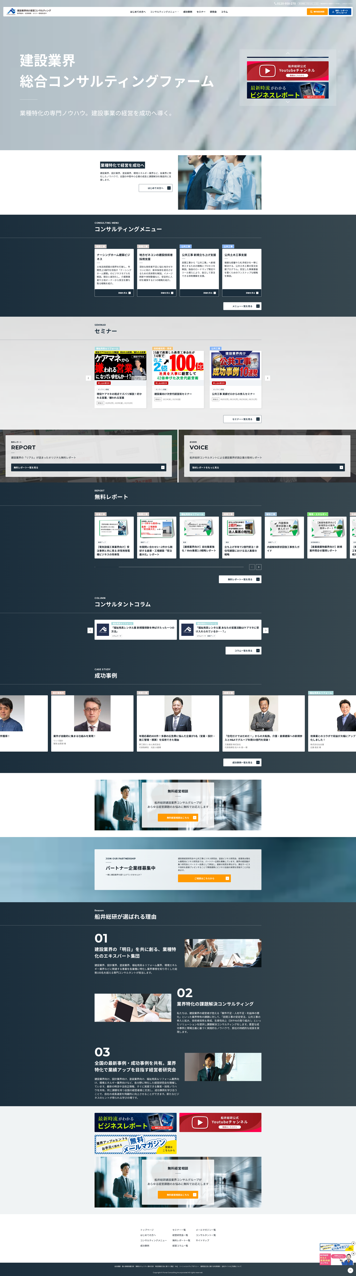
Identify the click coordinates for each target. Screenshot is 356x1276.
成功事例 (144, 1245)
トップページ (147, 1229)
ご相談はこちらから (204, 878)
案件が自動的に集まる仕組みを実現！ (74, 736)
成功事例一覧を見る (242, 762)
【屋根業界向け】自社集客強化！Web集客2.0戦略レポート (199, 548)
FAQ (176, 1266)
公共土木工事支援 (235, 255)
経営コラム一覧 (180, 1245)
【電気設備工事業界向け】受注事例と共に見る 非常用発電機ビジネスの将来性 (113, 550)
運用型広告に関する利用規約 (210, 1266)
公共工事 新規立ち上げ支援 (199, 255)
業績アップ (211, 636)
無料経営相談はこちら (178, 817)
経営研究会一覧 (180, 1235)
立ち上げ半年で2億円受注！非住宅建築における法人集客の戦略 (241, 550)
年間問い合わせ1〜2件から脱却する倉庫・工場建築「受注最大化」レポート (155, 550)
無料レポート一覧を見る (26, 467)
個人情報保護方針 (128, 1266)
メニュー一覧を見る (242, 306)
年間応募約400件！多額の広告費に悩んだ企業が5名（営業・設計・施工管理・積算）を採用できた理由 (177, 737)
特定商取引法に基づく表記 (164, 1266)
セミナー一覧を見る (242, 419)
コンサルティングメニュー (153, 1240)
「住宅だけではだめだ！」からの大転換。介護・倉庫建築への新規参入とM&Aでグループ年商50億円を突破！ (263, 737)
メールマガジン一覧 (206, 1229)
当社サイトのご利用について (232, 1266)
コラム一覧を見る (243, 650)
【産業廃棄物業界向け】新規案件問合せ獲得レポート (326, 548)
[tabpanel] (114, 535)
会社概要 (117, 1266)
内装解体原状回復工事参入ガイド (283, 548)
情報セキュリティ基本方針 (145, 1266)
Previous (288, 54)
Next (288, 101)
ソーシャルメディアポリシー (189, 1266)
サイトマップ (202, 1240)
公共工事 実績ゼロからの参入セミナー (233, 394)
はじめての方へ (155, 188)
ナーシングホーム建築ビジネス (113, 257)
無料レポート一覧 (181, 1240)
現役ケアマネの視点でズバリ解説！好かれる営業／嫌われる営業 (119, 395)
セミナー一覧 (179, 1229)
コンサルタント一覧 (206, 1235)
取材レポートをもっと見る (205, 467)
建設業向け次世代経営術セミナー (173, 394)
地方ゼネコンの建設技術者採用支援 (156, 257)
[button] (164, 12)
